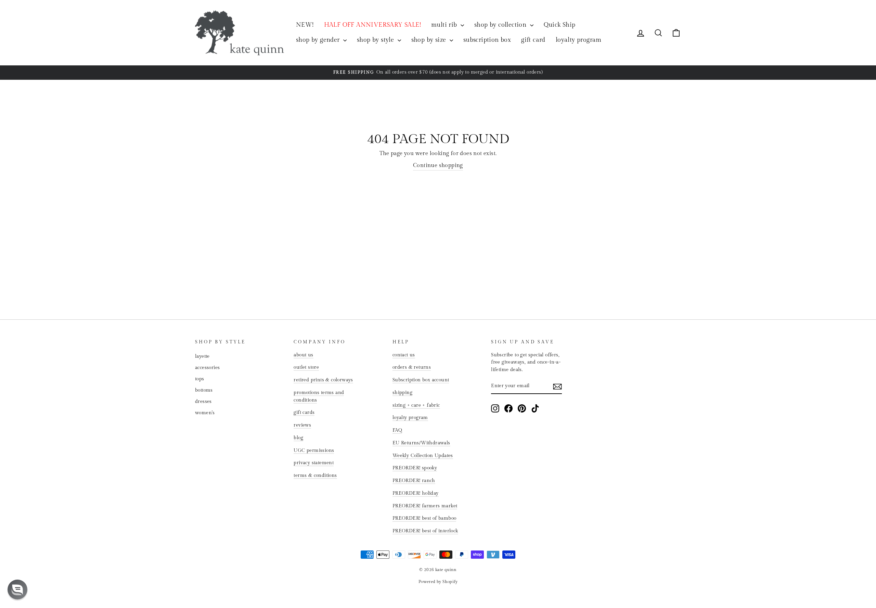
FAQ (397, 430)
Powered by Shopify (438, 581)
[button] (17, 589)
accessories (207, 367)
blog (298, 438)
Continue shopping (438, 165)
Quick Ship (560, 24)
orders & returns (411, 367)
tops (199, 379)
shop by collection (501, 24)
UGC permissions (314, 450)
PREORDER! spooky (414, 468)
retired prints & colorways (323, 380)
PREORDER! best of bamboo (424, 518)
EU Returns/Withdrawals (421, 443)
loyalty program (579, 39)
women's (205, 413)
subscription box (487, 39)
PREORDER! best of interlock (425, 531)
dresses (203, 401)
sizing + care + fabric (416, 405)
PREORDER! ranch (413, 480)
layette (202, 356)
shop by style (376, 39)
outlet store (306, 367)
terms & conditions (315, 475)
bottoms (204, 390)
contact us (403, 355)
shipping (402, 392)
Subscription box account (420, 380)
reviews (302, 425)
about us (303, 355)
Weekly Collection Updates (422, 455)
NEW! (305, 24)
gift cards (304, 412)
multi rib (445, 24)
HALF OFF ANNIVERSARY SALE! (372, 24)
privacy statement (314, 463)
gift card (533, 39)
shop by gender (319, 39)
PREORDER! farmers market (425, 506)
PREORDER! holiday (415, 493)
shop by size (429, 39)
